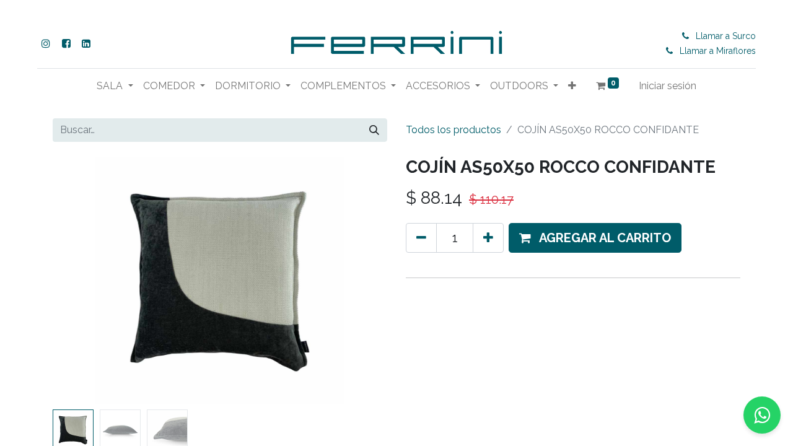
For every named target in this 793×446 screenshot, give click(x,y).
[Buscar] (374, 130)
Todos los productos (453, 130)
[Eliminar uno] (421, 238)
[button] (572, 86)
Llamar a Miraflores (718, 51)
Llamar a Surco (726, 36)
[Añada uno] (488, 238)
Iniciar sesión (667, 86)
